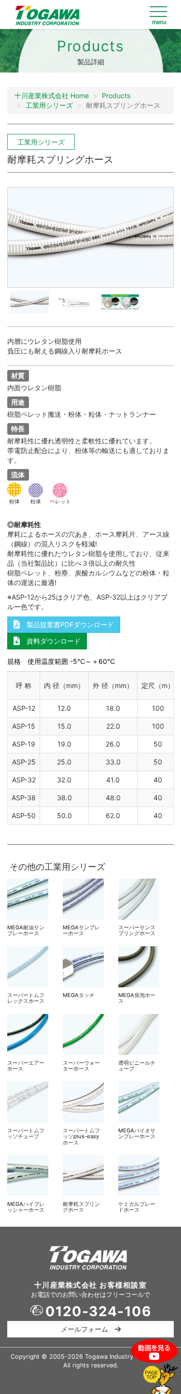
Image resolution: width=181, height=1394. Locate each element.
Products (116, 95)
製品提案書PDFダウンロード (67, 624)
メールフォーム (88, 1329)
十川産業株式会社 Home (51, 95)
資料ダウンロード (50, 641)
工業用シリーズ (49, 105)
